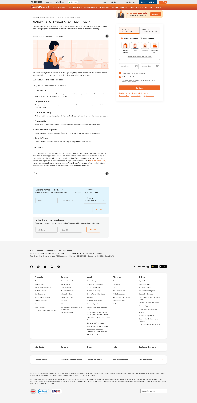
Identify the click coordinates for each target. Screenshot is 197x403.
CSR (114, 287)
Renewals (148, 7)
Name (39, 201)
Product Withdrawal (94, 287)
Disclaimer (90, 297)
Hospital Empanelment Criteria (149, 303)
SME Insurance (104, 7)
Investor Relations (130, 2)
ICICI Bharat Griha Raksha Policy (45, 310)
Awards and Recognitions (121, 297)
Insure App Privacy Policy (95, 284)
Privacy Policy (91, 281)
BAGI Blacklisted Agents (147, 291)
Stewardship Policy (93, 304)
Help (104, 2)
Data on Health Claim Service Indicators (148, 320)
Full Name (41, 230)
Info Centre (114, 2)
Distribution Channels (146, 294)
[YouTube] (52, 267)
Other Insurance (136, 7)
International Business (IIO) (148, 309)
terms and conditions (139, 73)
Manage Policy (136, 95)
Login (162, 2)
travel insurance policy (97, 161)
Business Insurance (41, 300)
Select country (148, 38)
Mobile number (67, 201)
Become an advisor (147, 2)
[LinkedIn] (58, 267)
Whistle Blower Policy (94, 335)
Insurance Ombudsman (94, 300)
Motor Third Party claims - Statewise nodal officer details (97, 331)
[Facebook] (31, 267)
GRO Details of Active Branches (97, 326)
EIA (62, 304)
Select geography (131, 38)
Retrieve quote (124, 93)
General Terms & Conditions (96, 294)
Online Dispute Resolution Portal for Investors (71, 308)
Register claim (149, 95)
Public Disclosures (119, 294)
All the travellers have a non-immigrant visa (136, 77)
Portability (64, 300)
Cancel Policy (124, 95)
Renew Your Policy (67, 297)
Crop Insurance (40, 304)
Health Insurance (74, 7)
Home (35, 18)
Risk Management (119, 291)
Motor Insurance (59, 7)
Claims (157, 7)
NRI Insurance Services (42, 297)
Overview (116, 281)
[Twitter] (45, 267)
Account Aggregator (146, 306)
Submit (99, 210)
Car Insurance (39, 284)
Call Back (60, 2)
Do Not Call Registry (93, 291)
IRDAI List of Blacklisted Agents (149, 324)
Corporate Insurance (119, 7)
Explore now (156, 14)
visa (54, 18)
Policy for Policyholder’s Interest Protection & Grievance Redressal (98, 313)
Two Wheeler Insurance (43, 287)
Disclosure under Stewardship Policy (97, 308)
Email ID (65, 230)
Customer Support (67, 281)
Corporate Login (144, 284)
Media (115, 304)
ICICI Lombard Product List (95, 323)
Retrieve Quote (66, 287)
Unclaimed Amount (67, 291)
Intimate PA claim (66, 294)
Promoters (116, 284)
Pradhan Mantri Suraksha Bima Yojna (149, 298)
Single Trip (127, 30)
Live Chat (73, 2)
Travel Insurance (89, 7)
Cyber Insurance (40, 307)
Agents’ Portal (143, 281)
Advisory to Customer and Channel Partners (98, 319)
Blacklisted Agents (145, 287)
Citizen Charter (66, 284)
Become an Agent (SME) (147, 316)
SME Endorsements (67, 312)
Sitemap (141, 312)
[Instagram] (38, 267)
